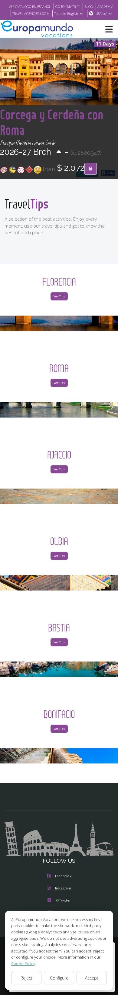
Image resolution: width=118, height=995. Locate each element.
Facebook (63, 876)
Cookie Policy (23, 963)
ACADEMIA (105, 6)
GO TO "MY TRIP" (67, 6)
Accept (91, 978)
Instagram (63, 888)
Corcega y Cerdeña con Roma (51, 122)
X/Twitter (63, 900)
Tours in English (66, 13)
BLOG (88, 6)
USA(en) (101, 13)
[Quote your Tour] (90, 169)
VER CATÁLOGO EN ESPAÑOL (30, 6)
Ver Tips (59, 296)
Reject (26, 978)
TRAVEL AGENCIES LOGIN (31, 13)
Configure (59, 978)
